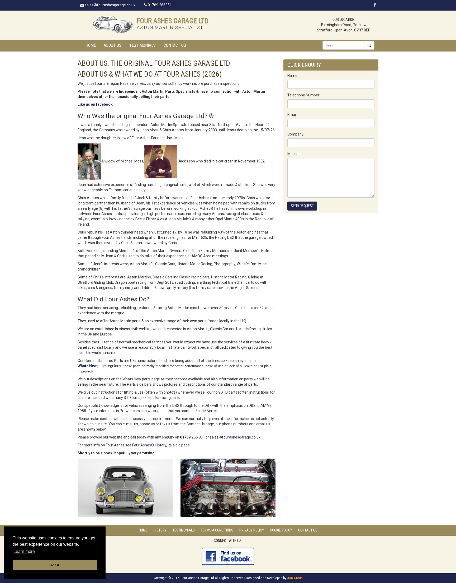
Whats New (87, 366)
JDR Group (294, 578)
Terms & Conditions (217, 530)
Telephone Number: (303, 95)
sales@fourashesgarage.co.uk (109, 5)
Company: (295, 134)
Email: (292, 115)
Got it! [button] (55, 565)
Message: (295, 154)
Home (91, 45)
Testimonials (142, 45)
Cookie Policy (281, 530)
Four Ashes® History (149, 445)
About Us (112, 45)
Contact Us (175, 45)
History (160, 530)
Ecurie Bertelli (206, 411)
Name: (292, 75)
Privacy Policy (251, 530)
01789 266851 (159, 5)
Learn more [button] (24, 551)
